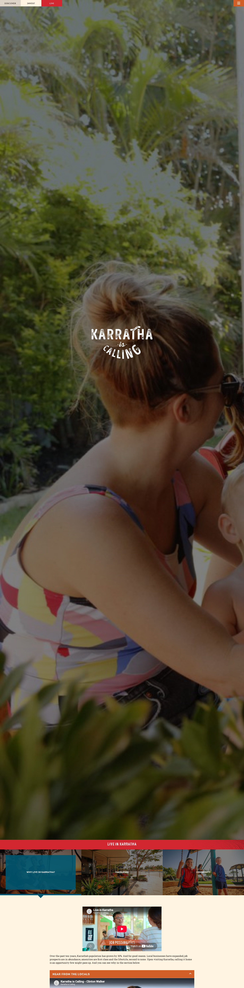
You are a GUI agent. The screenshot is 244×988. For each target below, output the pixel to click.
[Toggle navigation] (238, 3)
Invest (31, 4)
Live (51, 4)
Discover (10, 4)
